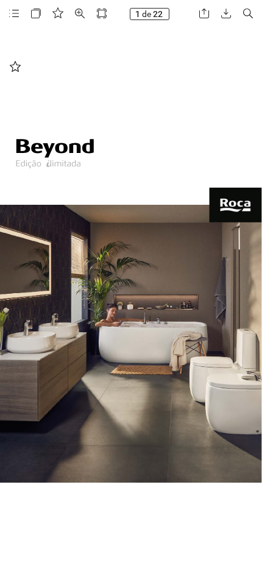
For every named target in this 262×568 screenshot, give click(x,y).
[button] (14, 13)
